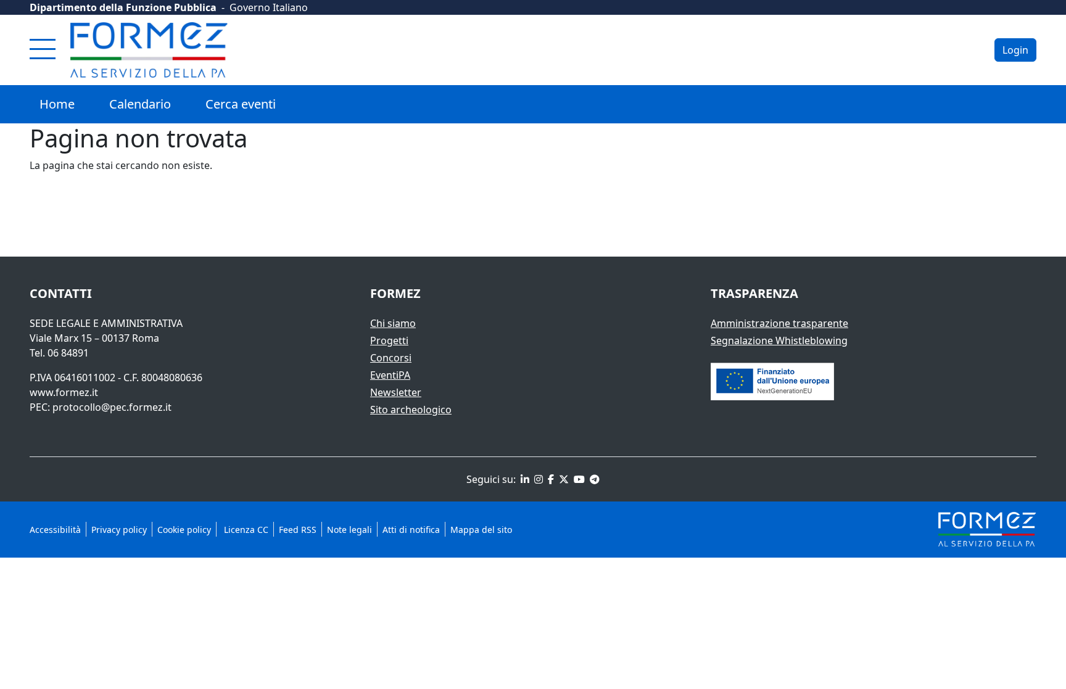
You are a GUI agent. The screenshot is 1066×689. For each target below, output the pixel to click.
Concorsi (390, 358)
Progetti (389, 340)
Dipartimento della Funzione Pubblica (123, 7)
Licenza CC (244, 529)
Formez (395, 293)
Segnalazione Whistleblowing (779, 340)
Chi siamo (393, 323)
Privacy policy (119, 529)
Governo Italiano (268, 7)
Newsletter (395, 392)
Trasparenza (754, 293)
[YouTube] (578, 479)
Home (57, 104)
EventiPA (390, 375)
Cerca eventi (240, 104)
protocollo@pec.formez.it (111, 407)
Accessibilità (55, 529)
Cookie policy (184, 529)
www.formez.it (64, 392)
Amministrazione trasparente (779, 323)
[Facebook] (549, 479)
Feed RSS (297, 529)
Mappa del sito (481, 529)
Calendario (140, 104)
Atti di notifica (411, 529)
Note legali (349, 529)
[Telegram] (593, 479)
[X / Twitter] (562, 479)
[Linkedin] (523, 479)
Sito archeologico (411, 409)
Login (1015, 50)
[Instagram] (537, 479)
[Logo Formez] (149, 50)
